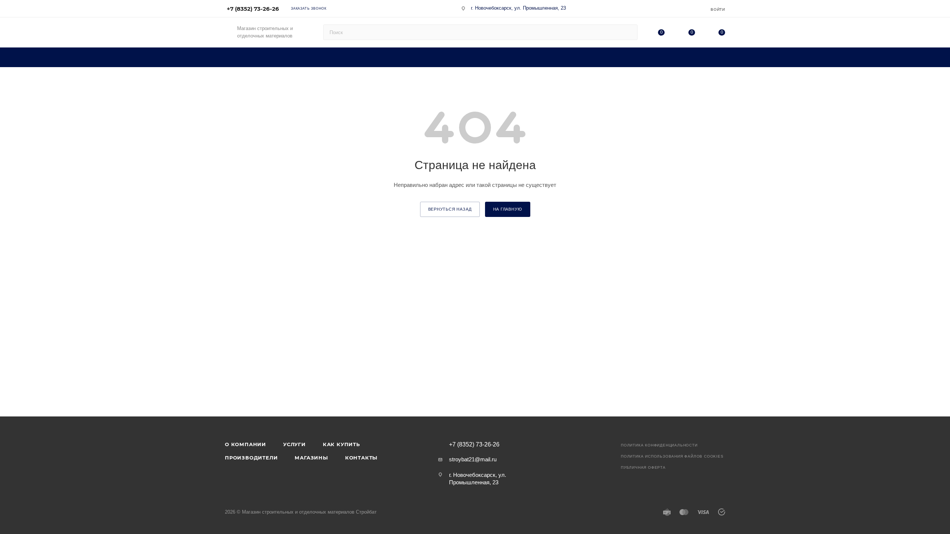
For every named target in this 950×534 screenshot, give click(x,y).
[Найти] (628, 32)
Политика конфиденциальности (659, 445)
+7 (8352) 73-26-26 (253, 8)
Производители (251, 458)
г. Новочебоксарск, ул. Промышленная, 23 (518, 8)
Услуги (294, 444)
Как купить (341, 444)
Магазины (311, 458)
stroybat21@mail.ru (473, 459)
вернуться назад (450, 209)
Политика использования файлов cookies (672, 456)
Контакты (361, 458)
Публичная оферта (643, 467)
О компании (245, 444)
